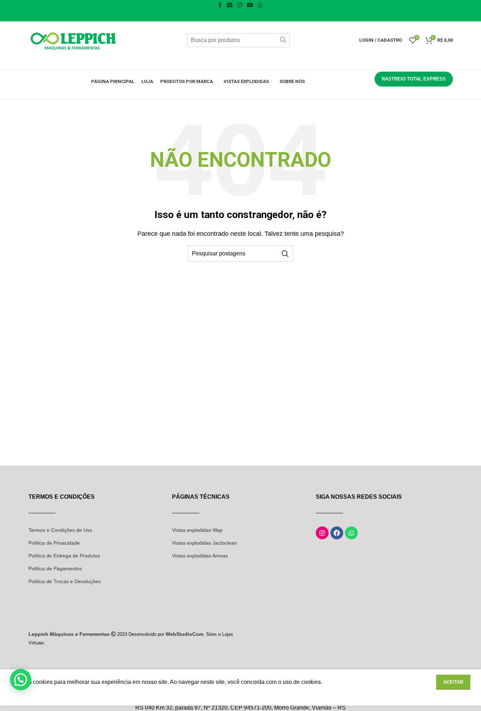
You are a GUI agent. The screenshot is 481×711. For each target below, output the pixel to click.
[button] (20, 679)
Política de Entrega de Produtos (64, 556)
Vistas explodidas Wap (197, 530)
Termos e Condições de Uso (60, 530)
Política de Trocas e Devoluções (64, 581)
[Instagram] (322, 532)
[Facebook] (336, 532)
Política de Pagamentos (55, 568)
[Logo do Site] (72, 40)
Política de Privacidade (54, 543)
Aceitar (453, 682)
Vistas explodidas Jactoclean (204, 543)
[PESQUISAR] (283, 40)
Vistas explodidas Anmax (200, 556)
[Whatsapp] (351, 532)
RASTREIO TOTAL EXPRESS (414, 79)
